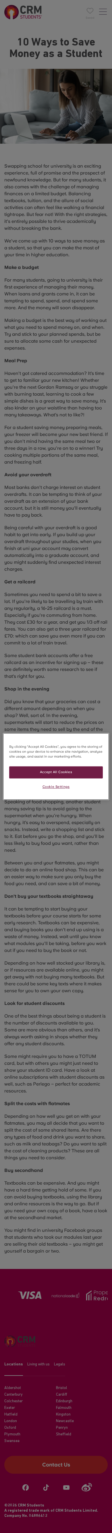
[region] (56, 766)
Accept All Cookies (56, 772)
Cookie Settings (56, 787)
